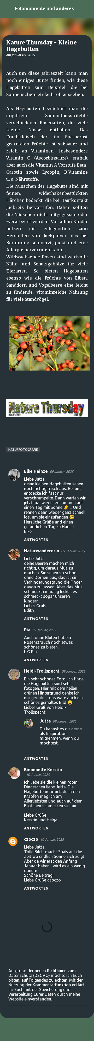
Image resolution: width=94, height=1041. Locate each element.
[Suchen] (87, 8)
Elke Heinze (36, 471)
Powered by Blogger (50, 1033)
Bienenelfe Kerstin (43, 769)
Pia (27, 629)
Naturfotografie (23, 449)
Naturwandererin (41, 550)
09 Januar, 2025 (61, 471)
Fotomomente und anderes (44, 8)
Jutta (45, 721)
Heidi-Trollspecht (42, 671)
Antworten (36, 540)
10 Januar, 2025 (38, 774)
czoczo (31, 839)
